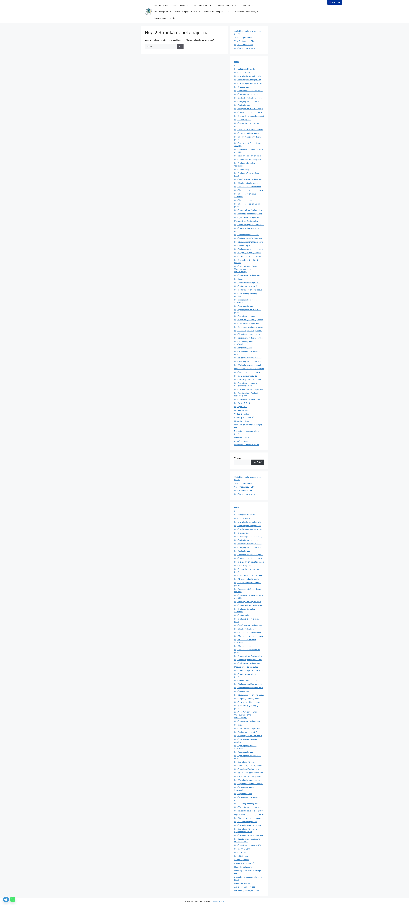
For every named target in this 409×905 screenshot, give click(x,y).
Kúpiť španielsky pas (243, 348)
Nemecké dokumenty (212, 12)
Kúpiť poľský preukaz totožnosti (247, 286)
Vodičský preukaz (179, 5)
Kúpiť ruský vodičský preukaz (246, 323)
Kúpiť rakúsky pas (241, 87)
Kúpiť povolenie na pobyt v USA (247, 399)
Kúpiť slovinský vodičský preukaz (248, 331)
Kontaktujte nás (160, 18)
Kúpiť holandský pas (242, 169)
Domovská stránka (161, 5)
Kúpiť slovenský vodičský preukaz (248, 327)
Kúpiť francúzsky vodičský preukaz (249, 190)
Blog (228, 12)
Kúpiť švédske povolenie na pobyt (248, 365)
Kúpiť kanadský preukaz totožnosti (249, 116)
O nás (172, 18)
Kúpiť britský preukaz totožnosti (247, 379)
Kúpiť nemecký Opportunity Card (248, 214)
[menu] (334, 2)
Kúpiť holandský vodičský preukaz (248, 159)
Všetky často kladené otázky (245, 12)
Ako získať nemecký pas (244, 441)
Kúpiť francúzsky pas (243, 200)
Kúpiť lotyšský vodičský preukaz (247, 253)
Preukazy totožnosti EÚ (227, 5)
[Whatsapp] (12, 899)
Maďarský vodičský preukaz (246, 221)
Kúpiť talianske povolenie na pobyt (249, 249)
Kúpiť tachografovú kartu (244, 48)
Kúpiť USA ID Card (242, 403)
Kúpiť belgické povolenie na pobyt (248, 109)
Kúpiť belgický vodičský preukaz (247, 98)
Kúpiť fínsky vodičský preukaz (246, 183)
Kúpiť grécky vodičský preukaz (247, 217)
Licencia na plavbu (161, 12)
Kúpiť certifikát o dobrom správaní (248, 130)
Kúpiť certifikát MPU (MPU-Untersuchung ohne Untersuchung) (246, 269)
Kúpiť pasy (247, 5)
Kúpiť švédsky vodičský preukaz (247, 358)
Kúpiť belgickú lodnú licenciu (246, 94)
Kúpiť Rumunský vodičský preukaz (248, 320)
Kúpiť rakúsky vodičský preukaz (247, 80)
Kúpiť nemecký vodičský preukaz (248, 210)
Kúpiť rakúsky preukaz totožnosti (248, 83)
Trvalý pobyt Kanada (243, 37)
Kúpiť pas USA (240, 407)
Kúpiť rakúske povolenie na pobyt (248, 91)
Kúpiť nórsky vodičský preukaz (247, 275)
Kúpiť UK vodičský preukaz (245, 376)
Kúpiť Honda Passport (243, 45)
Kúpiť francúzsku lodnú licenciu (247, 187)
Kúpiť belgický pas (242, 105)
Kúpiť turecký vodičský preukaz (247, 372)
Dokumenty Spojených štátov (186, 12)
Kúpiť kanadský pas (242, 120)
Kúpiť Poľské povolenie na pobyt (248, 290)
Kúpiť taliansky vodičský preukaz (248, 238)
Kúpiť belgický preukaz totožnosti (248, 101)
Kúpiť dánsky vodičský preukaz (247, 156)
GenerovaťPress (218, 902)
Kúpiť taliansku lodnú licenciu (246, 235)
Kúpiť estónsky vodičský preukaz (248, 179)
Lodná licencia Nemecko (244, 69)
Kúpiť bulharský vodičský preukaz (248, 112)
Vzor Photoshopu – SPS (244, 41)
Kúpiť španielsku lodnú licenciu (247, 334)
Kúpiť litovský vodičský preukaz (247, 256)
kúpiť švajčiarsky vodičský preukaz (249, 369)
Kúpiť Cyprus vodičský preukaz (247, 133)
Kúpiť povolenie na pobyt (202, 5)
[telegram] (6, 899)
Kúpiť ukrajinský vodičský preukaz (248, 389)
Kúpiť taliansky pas (242, 245)
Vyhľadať (238, 458)
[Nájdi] (180, 46)
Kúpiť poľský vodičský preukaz (247, 283)
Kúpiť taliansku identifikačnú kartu (248, 242)
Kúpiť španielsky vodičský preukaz (248, 338)
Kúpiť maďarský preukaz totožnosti (249, 225)
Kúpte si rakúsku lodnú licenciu (247, 76)
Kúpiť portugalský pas (243, 306)
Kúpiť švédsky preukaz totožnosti (248, 361)
